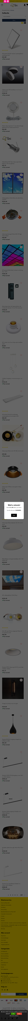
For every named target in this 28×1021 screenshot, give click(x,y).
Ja (13, 1013)
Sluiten (14, 515)
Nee (19, 1013)
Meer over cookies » (14, 1015)
